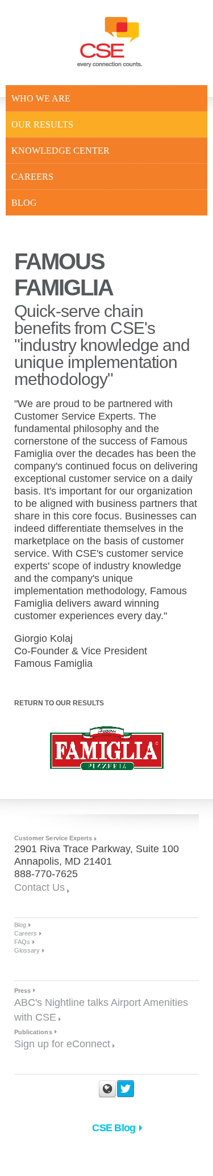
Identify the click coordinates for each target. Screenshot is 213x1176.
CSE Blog (113, 1128)
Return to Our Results (59, 703)
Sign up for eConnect (62, 1044)
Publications (33, 1032)
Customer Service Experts (53, 838)
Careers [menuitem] (32, 176)
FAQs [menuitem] (22, 941)
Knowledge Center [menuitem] (60, 150)
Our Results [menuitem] (42, 124)
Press (22, 990)
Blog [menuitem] (24, 203)
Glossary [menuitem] (27, 950)
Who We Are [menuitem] (40, 98)
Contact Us (39, 887)
